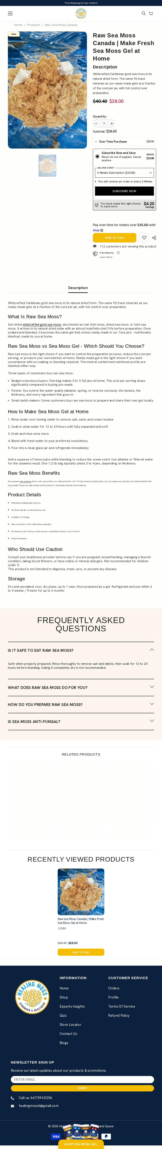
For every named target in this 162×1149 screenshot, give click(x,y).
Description (78, 291)
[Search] (143, 13)
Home (18, 25)
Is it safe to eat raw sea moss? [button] (40, 653)
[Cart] (150, 13)
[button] (81, 653)
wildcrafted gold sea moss (42, 328)
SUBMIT (83, 1091)
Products (33, 25)
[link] (142, 241)
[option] (47, 90)
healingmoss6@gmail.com (38, 1109)
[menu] (10, 13)
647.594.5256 (41, 1101)
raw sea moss (26, 485)
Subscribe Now (124, 194)
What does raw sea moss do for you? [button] (48, 691)
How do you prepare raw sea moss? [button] (45, 708)
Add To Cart (113, 241)
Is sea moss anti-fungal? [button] (34, 725)
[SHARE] (150, 241)
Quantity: (100, 116)
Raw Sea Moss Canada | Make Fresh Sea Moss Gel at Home (81, 924)
